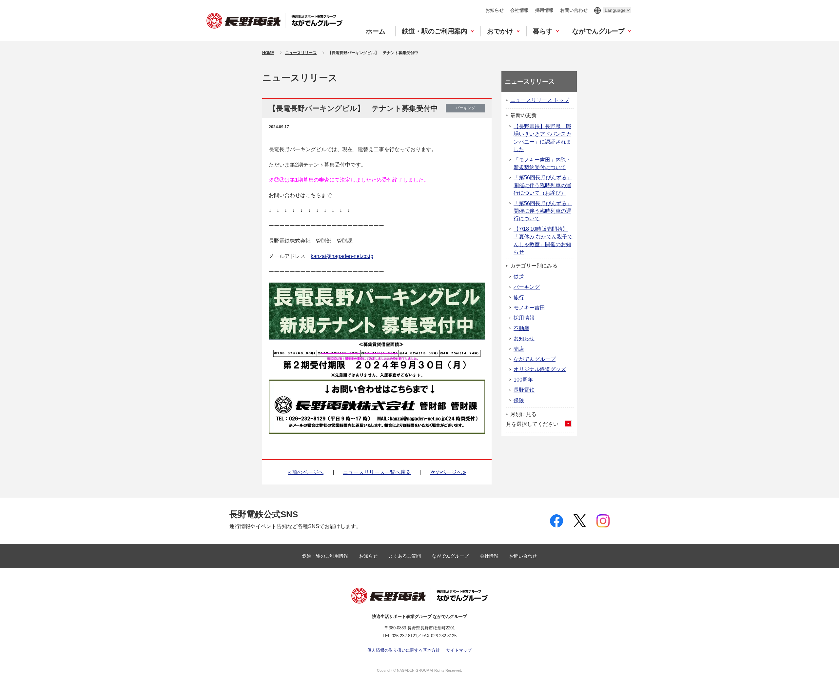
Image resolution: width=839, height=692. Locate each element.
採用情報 (544, 10)
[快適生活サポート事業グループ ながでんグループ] (274, 20)
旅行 (519, 297)
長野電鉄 (524, 390)
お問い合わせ (574, 10)
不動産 (521, 328)
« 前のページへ (305, 472)
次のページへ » (448, 472)
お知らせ (494, 10)
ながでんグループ (598, 31)
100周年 (523, 380)
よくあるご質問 (405, 556)
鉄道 (519, 277)
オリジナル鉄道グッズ (540, 369)
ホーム (375, 31)
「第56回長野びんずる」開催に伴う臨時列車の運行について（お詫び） (543, 185)
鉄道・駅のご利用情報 (325, 556)
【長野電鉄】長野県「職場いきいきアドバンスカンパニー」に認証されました (542, 138)
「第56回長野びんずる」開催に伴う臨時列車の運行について (543, 211)
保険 (519, 400)
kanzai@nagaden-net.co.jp (342, 256)
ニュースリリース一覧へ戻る (377, 472)
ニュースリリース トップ (539, 100)
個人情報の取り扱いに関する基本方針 (404, 650)
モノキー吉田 (529, 307)
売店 (519, 349)
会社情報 (519, 10)
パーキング (527, 287)
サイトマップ (459, 650)
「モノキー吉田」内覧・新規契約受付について (542, 163)
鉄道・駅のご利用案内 (434, 31)
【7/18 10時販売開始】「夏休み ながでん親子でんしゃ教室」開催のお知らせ (543, 240)
